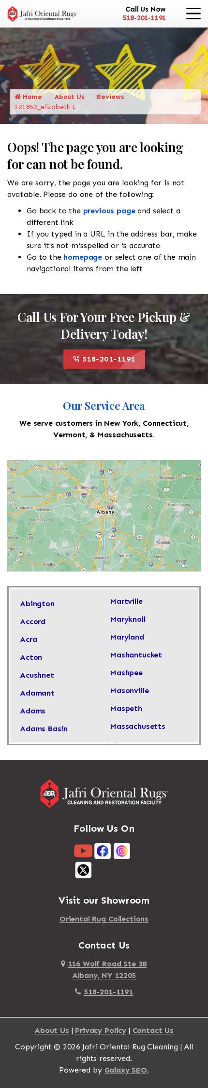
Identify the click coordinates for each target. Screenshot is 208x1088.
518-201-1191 (144, 18)
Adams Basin (44, 728)
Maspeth (126, 708)
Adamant (37, 692)
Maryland (127, 637)
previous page (109, 210)
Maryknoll (128, 619)
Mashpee (126, 672)
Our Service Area (104, 405)
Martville (126, 601)
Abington (37, 603)
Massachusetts (137, 726)
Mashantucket (136, 654)
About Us (70, 97)
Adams (32, 710)
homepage (82, 257)
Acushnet (37, 675)
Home (31, 97)
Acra (28, 639)
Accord (32, 621)
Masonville (129, 690)
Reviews (110, 97)
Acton (31, 657)
